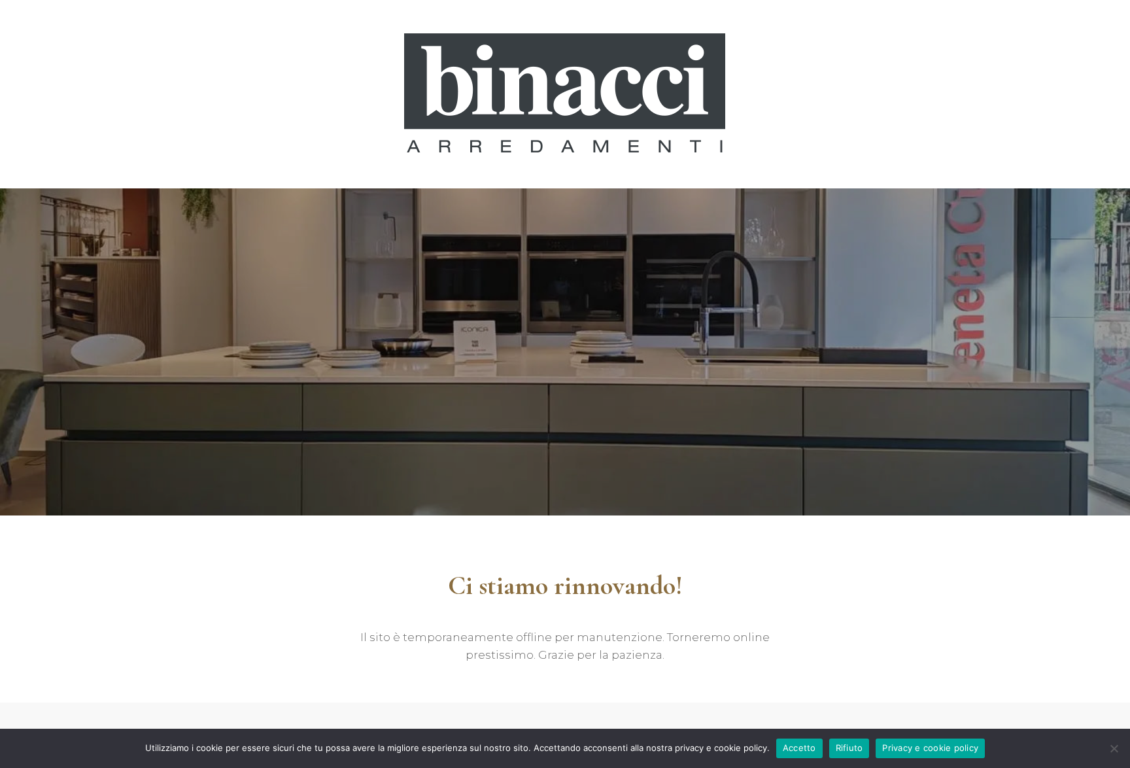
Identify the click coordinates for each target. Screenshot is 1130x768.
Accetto (799, 747)
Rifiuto (849, 747)
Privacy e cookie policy (930, 747)
